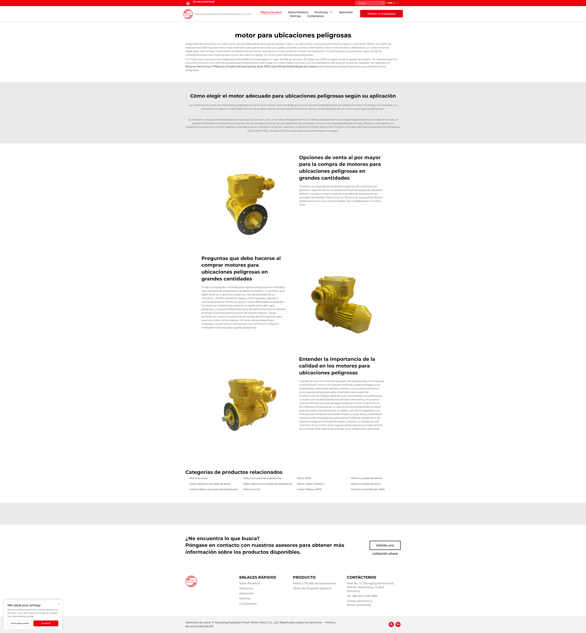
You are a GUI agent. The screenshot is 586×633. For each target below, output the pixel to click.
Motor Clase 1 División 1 (311, 483)
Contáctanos (315, 16)
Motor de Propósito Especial (312, 588)
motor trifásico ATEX (309, 489)
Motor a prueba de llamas (366, 478)
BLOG (209, 626)
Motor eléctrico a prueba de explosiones (267, 483)
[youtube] (391, 624)
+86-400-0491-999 (364, 596)
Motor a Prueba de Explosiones (314, 583)
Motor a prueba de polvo (366, 483)
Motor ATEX (304, 478)
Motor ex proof (198, 478)
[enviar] (382, 3)
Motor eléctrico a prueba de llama (210, 483)
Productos (321, 12)
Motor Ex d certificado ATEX (368, 489)
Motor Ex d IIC (252, 489)
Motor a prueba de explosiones (262, 478)
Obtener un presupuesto (381, 13)
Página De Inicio (271, 12)
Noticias (295, 16)
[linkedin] (398, 624)
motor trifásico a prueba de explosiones (214, 489)
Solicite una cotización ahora (385, 546)
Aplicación (346, 12)
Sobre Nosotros (298, 12)
